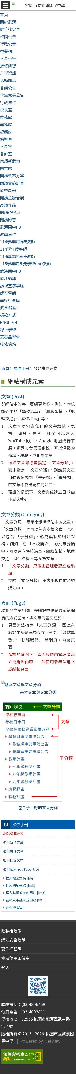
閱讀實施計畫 (12, 183)
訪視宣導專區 (12, 286)
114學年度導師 (13, 249)
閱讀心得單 (10, 212)
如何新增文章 (13, 842)
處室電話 (8, 293)
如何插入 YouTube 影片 (21, 869)
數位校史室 (10, 29)
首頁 (4, 14)
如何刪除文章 (13, 860)
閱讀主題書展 (12, 198)
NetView (52, 1041)
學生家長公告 (12, 95)
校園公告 (8, 36)
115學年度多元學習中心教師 (25, 264)
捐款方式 (8, 315)
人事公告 (8, 58)
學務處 (6, 124)
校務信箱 (8, 344)
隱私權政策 (11, 931)
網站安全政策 (13, 940)
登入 (5, 967)
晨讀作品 (8, 205)
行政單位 (8, 102)
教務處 (6, 117)
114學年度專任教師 (17, 256)
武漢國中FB (10, 227)
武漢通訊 (8, 278)
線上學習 (8, 329)
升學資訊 (8, 73)
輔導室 (6, 139)
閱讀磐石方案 (12, 176)
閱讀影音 (8, 220)
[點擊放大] (21, 684)
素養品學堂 (10, 337)
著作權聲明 (11, 949)
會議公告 (8, 88)
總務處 (6, 132)
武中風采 (8, 190)
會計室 (6, 154)
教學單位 (8, 234)
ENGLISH (8, 322)
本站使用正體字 (15, 958)
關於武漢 (8, 22)
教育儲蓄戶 (10, 307)
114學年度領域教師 (17, 241)
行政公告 (8, 44)
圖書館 (6, 168)
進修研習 (8, 66)
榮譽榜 (6, 51)
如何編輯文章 (13, 851)
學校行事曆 (10, 300)
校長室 (6, 110)
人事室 (6, 146)
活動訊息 (8, 80)
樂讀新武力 (10, 161)
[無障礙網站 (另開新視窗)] (38, 1056)
